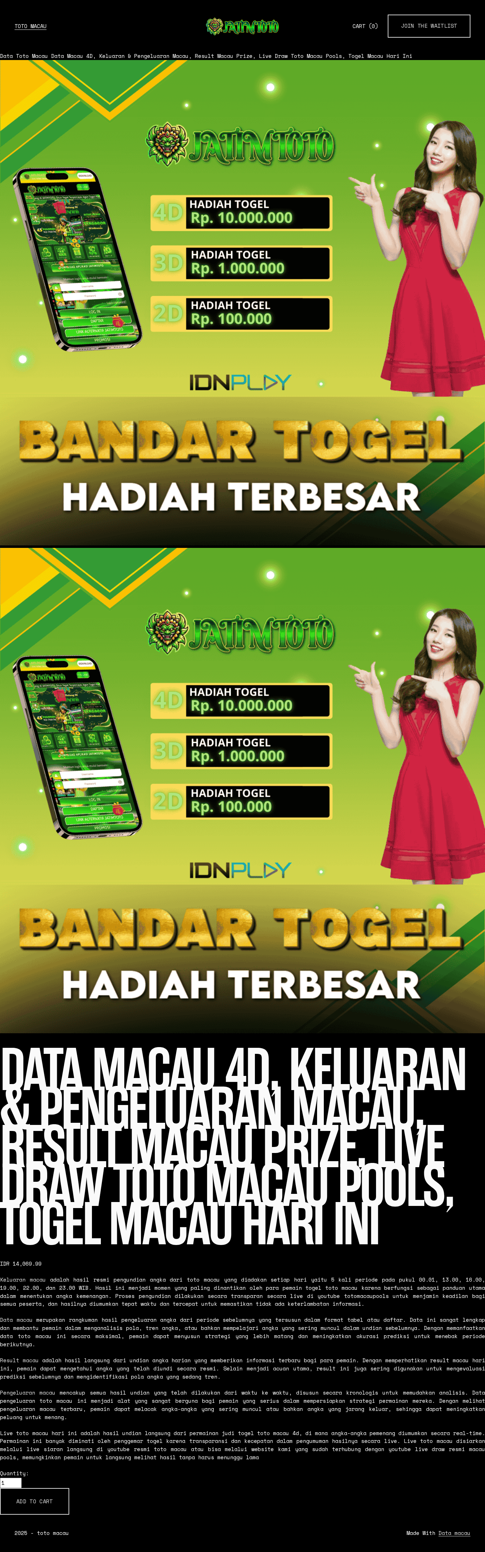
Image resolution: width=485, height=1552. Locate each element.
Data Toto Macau (24, 56)
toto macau (31, 26)
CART (365, 26)
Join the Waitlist (429, 26)
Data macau (16, 1320)
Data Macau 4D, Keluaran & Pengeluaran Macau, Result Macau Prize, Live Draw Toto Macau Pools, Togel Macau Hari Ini (231, 56)
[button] (34, 1501)
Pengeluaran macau (27, 1393)
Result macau (19, 1360)
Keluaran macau (23, 1280)
